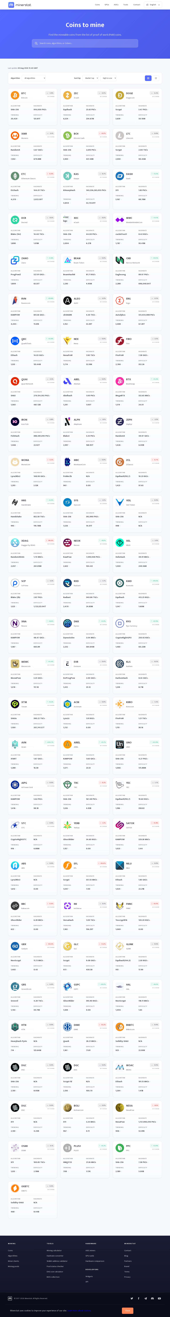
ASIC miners (90, 1250)
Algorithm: (15, 78)
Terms (126, 1271)
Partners (128, 1261)
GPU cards (90, 1255)
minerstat (20, 5)
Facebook (138, 1298)
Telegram (145, 1298)
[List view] (156, 78)
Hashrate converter (55, 1255)
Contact (136, 4)
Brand (126, 1266)
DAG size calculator (55, 1271)
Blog (126, 1255)
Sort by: (77, 78)
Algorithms (12, 1255)
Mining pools (13, 1266)
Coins (97, 4)
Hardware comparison (95, 1261)
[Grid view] (148, 78)
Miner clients (13, 1261)
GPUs (107, 4)
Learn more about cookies (79, 1311)
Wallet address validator (57, 1261)
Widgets (89, 1276)
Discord (159, 1298)
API (87, 1281)
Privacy (127, 1277)
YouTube (152, 1298)
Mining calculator (54, 1250)
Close (127, 1311)
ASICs (116, 4)
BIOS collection (53, 1277)
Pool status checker (55, 1266)
